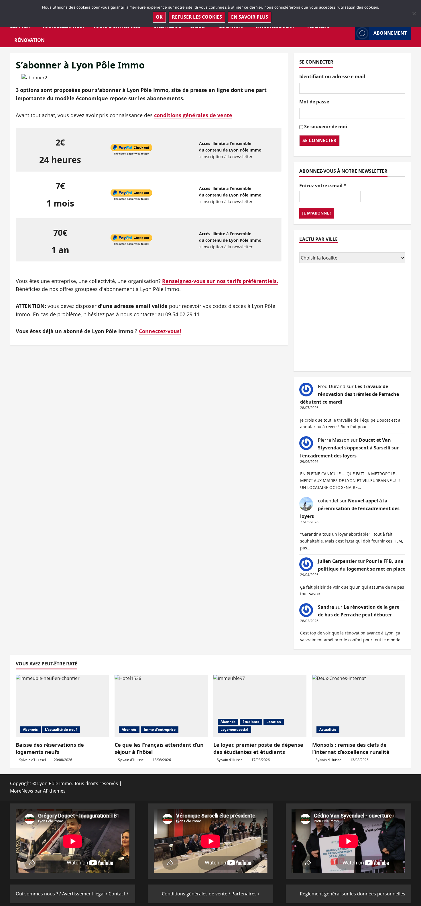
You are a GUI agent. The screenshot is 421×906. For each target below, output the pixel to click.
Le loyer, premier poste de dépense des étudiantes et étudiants (258, 748)
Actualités (328, 729)
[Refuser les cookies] (414, 13)
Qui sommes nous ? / (39, 894)
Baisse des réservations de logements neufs (50, 748)
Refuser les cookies (197, 17)
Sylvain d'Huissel (32, 759)
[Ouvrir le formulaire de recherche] (349, 33)
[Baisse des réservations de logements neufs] (62, 706)
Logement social (234, 729)
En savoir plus (249, 17)
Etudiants (251, 721)
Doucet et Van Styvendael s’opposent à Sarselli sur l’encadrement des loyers (349, 448)
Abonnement (390, 33)
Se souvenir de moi (325, 126)
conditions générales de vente (193, 115)
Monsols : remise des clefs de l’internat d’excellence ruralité (350, 748)
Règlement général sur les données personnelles (352, 894)
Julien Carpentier (337, 561)
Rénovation (29, 40)
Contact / (118, 894)
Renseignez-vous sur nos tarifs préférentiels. (220, 281)
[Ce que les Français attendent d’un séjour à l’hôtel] (161, 706)
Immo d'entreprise (160, 729)
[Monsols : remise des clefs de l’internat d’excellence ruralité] (358, 706)
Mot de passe (314, 102)
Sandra (326, 607)
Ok (159, 17)
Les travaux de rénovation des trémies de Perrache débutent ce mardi (349, 394)
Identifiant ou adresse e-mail (332, 76)
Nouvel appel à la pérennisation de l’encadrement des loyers (350, 508)
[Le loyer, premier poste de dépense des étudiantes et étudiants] (259, 706)
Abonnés (30, 729)
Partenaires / (245, 894)
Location (273, 721)
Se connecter (319, 140)
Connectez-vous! (160, 331)
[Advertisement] (352, 318)
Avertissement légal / (85, 894)
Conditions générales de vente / (196, 894)
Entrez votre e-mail (322, 185)
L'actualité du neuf (61, 729)
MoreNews (21, 791)
